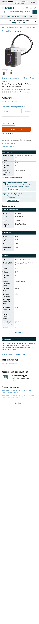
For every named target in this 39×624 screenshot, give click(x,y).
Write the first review (9, 364)
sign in (33, 2)
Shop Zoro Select (18, 23)
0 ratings (15, 92)
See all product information (12, 178)
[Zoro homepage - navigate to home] (10, 8)
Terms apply (27, 186)
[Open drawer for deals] (20, 8)
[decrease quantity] (4, 123)
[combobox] (23, 12)
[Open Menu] (3, 8)
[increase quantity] (13, 123)
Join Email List (13, 200)
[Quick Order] (23, 8)
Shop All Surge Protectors (12, 31)
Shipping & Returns (8, 146)
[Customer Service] (27, 8)
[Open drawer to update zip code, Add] (4, 12)
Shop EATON (6, 82)
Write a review (24, 92)
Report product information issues (15, 354)
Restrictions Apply (19, 3)
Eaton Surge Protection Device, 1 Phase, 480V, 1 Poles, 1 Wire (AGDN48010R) (17, 391)
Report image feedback (11, 78)
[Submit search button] (34, 12)
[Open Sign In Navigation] (31, 8)
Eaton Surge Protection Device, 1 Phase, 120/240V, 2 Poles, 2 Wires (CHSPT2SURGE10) (18, 396)
